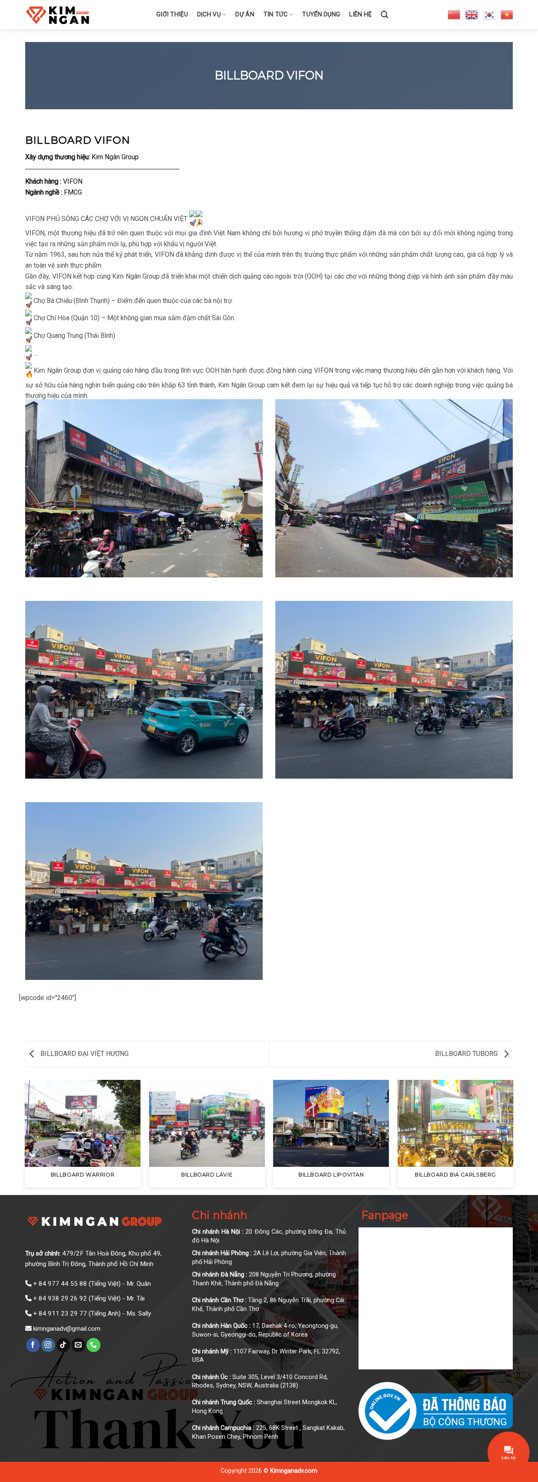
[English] (472, 14)
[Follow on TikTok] (63, 1345)
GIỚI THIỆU (172, 14)
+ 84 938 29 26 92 (60, 1298)
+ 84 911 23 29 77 (60, 1313)
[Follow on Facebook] (33, 1345)
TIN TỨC (275, 14)
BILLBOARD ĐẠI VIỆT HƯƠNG (84, 1054)
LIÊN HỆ (360, 14)
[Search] (384, 15)
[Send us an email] (78, 1345)
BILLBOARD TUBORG (467, 1054)
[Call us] (93, 1345)
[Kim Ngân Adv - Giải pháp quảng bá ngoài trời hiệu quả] (84, 14)
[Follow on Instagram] (48, 1345)
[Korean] (489, 14)
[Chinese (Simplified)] (454, 14)
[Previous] (25, 1137)
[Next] (512, 1137)
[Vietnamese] (507, 14)
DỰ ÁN (244, 14)
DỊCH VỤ (209, 14)
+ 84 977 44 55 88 (60, 1283)
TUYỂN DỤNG (321, 14)
